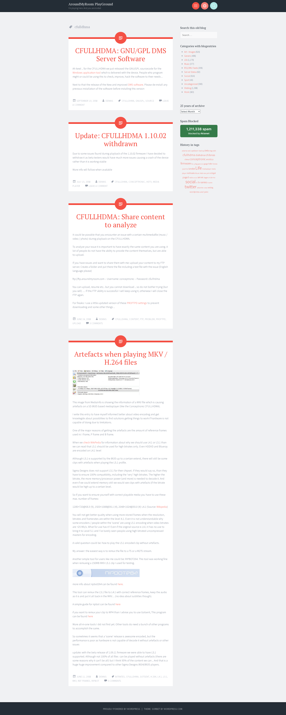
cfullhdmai (200, 155)
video (205, 188)
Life (185, 59)
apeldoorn (195, 151)
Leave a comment (98, 186)
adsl (189, 151)
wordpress (194, 191)
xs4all (202, 192)
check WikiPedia (92, 442)
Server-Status (190, 72)
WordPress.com (173, 709)
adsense (184, 151)
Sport (186, 80)
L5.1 (165, 676)
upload (77, 323)
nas (201, 173)
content (134, 319)
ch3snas (210, 155)
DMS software (135, 84)
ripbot (95, 680)
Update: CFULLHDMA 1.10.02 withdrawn (120, 139)
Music (186, 64)
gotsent (144, 676)
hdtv (149, 181)
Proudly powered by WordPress (121, 709)
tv (196, 183)
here (120, 584)
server (200, 177)
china (187, 159)
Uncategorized (191, 84)
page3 (186, 177)
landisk (192, 168)
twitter (190, 186)
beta (207, 150)
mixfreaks (191, 173)
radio (191, 178)
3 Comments (96, 323)
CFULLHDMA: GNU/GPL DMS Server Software (120, 54)
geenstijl (200, 164)
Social (187, 76)
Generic (187, 55)
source (150, 100)
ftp (142, 319)
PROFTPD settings (137, 303)
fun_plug (194, 164)
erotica (209, 159)
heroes (215, 164)
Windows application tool (87, 72)
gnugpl (140, 100)
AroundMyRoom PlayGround (91, 4)
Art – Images (189, 51)
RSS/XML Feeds (191, 68)
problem (150, 319)
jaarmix (185, 169)
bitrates (120, 676)
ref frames (84, 680)
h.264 (153, 676)
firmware (186, 163)
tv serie (209, 183)
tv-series (202, 182)
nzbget (213, 173)
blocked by (201, 132)
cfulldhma (128, 100)
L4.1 (160, 676)
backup (201, 151)
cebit (214, 151)
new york (206, 173)
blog (210, 151)
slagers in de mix (209, 177)
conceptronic (137, 181)
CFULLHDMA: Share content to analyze (120, 220)
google (206, 164)
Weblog (187, 88)
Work (186, 92)
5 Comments (114, 680)
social (190, 181)
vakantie (200, 187)
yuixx (206, 192)
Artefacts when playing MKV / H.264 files (120, 358)
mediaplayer (206, 169)
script (195, 178)
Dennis (109, 100)
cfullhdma (189, 155)
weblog (210, 187)
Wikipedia (162, 506)
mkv (75, 680)
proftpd (161, 319)
